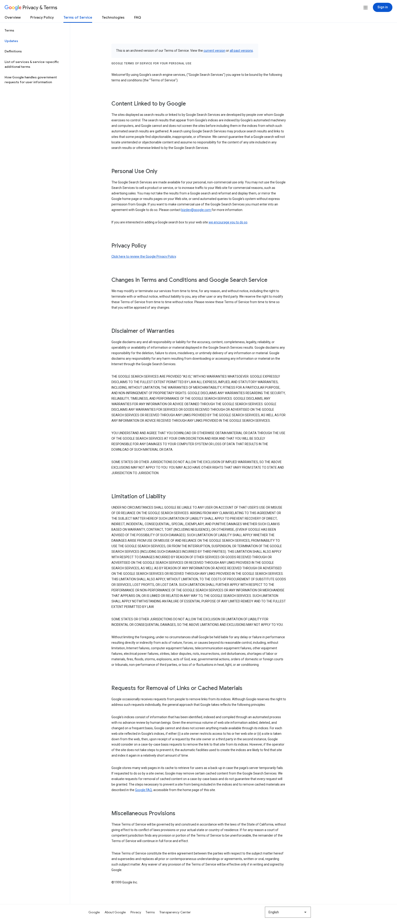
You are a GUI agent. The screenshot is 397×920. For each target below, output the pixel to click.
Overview (13, 17)
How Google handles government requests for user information (31, 79)
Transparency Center (175, 912)
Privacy (135, 912)
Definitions (13, 51)
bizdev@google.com (196, 210)
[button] (365, 7)
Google (94, 912)
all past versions (241, 50)
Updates (11, 41)
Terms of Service (77, 17)
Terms (9, 30)
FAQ (137, 17)
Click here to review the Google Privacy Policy (143, 256)
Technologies (113, 17)
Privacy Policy (42, 17)
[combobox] (288, 912)
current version (214, 50)
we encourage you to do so (228, 222)
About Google (115, 912)
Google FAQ (143, 790)
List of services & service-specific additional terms (32, 64)
